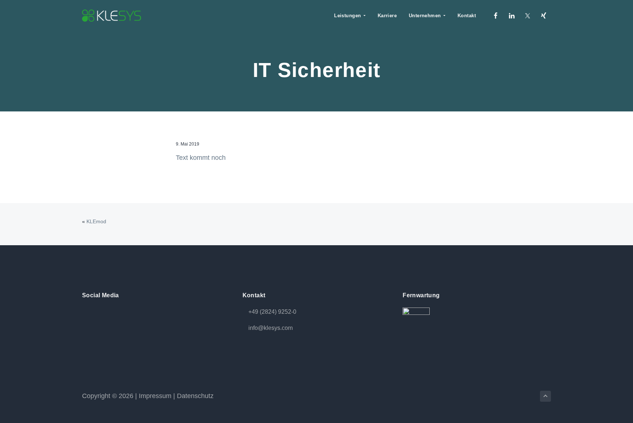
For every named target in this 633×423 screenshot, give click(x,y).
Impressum (155, 396)
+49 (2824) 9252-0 (272, 312)
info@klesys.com (270, 328)
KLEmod (96, 221)
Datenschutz (195, 396)
